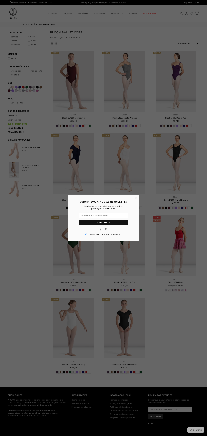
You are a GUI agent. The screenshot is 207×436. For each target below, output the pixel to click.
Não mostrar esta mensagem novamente (104, 234)
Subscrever (103, 222)
